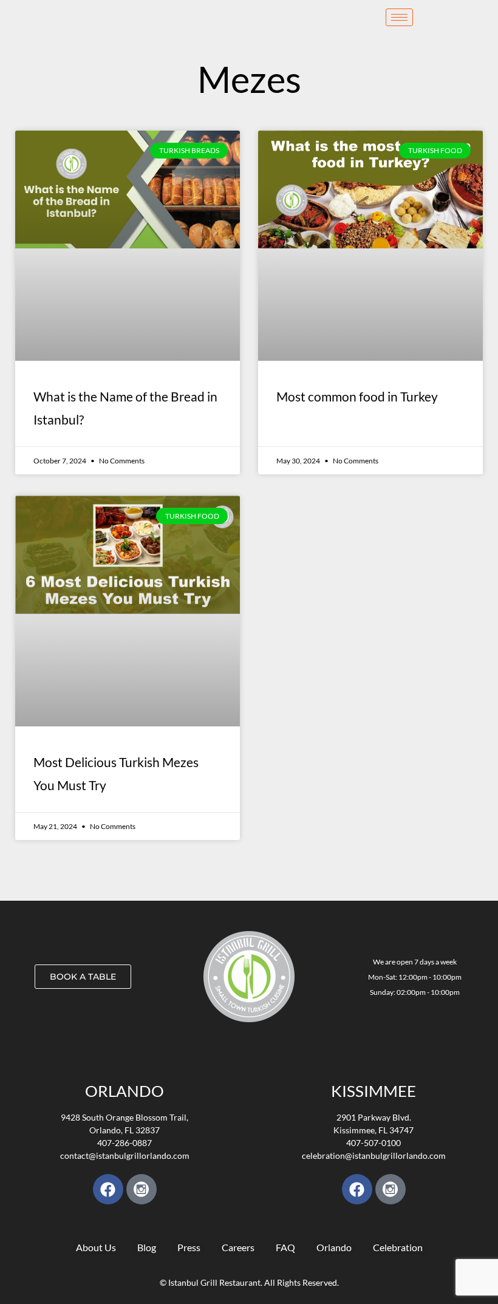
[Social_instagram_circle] (141, 1189)
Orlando (124, 1091)
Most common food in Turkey (357, 396)
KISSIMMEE (373, 1091)
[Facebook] (108, 1189)
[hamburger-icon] (399, 17)
